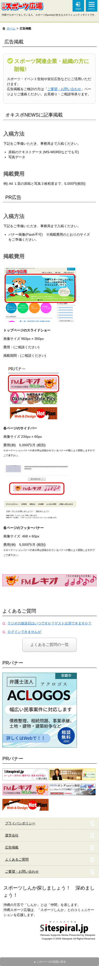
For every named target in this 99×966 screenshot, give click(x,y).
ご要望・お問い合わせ (64, 89)
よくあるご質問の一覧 (49, 645)
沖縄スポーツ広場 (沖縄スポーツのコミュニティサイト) (22, 6)
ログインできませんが (24, 632)
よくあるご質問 (19, 611)
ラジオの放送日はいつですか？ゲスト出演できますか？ (49, 623)
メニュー (91, 6)
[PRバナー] (39, 675)
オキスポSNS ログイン (78, 6)
